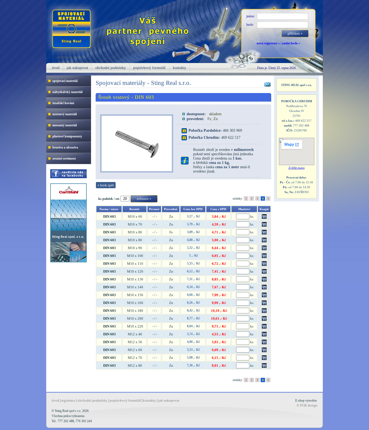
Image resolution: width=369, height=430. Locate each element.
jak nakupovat (77, 68)
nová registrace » (268, 43)
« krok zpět (106, 185)
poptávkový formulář (149, 68)
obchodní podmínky (110, 68)
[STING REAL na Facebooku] (66, 177)
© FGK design (307, 405)
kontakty (179, 68)
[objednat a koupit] (264, 218)
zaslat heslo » (291, 43)
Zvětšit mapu (297, 167)
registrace (68, 400)
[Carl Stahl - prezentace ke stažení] (66, 261)
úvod (55, 68)
